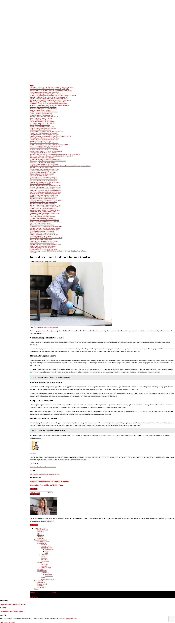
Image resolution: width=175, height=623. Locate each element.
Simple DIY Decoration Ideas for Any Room (43, 246)
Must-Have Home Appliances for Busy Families (44, 241)
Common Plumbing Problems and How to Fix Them (45, 228)
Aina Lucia (39, 261)
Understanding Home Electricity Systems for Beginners (46, 226)
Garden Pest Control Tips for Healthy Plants (46, 485)
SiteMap (54, 592)
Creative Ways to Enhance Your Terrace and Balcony (45, 187)
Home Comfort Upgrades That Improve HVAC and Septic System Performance (53, 95)
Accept (68, 618)
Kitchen (44, 544)
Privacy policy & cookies (7, 622)
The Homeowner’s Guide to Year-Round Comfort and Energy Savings (50, 100)
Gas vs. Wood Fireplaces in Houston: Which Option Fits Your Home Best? (51, 156)
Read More (73, 618)
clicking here (50, 521)
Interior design (49, 549)
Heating (44, 566)
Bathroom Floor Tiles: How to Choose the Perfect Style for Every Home (51, 90)
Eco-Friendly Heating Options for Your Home (43, 180)
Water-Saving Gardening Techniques (40, 110)
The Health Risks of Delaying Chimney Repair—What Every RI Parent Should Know (55, 154)
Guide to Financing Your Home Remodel (42, 174)
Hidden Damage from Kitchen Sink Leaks (42, 126)
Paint (47, 551)
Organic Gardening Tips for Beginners (41, 113)
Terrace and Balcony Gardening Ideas (41, 239)
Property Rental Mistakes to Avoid (40, 125)
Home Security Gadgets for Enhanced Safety (43, 128)
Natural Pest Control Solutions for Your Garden (43, 133)
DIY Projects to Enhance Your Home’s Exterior (43, 197)
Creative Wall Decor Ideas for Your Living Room (44, 164)
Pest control (55, 251)
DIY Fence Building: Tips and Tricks (40, 175)
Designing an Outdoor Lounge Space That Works (44, 92)
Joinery (40, 536)
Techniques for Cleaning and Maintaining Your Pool (45, 193)
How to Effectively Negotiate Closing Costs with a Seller (46, 94)
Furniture (44, 558)
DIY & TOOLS (42, 530)
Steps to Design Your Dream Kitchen (40, 184)
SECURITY (41, 569)
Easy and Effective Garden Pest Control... (13, 604)
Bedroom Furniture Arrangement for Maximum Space (45, 244)
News (36, 589)
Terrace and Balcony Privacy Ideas (40, 215)
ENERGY (41, 562)
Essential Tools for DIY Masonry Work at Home (44, 171)
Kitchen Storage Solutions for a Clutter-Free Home (44, 138)
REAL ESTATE (39, 581)
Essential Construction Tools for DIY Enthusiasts (44, 149)
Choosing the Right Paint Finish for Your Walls (43, 249)
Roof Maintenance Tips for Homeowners (42, 231)
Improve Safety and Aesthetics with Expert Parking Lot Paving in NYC (50, 136)
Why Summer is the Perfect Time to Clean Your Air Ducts (46, 131)
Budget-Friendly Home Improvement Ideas (42, 233)
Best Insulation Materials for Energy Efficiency (43, 108)
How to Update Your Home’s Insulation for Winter (44, 169)
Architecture (41, 587)
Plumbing (40, 538)
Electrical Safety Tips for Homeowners (41, 120)
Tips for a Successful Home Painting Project (42, 198)
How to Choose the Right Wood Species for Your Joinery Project (48, 98)
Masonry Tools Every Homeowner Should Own (44, 116)
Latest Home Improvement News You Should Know (45, 210)
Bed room (44, 559)
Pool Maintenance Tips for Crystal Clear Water (43, 112)
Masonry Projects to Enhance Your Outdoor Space (44, 229)
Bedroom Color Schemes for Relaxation (41, 218)
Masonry (40, 531)
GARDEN (44, 572)
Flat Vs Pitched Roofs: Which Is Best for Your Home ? (46, 146)
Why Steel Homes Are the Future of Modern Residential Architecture (50, 105)
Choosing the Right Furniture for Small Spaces (43, 177)
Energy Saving (46, 567)
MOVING (41, 582)
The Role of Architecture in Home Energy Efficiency (45, 205)
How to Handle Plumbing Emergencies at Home (44, 195)
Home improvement (39, 251)
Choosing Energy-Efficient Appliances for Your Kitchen (46, 200)
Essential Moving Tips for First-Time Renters (43, 172)
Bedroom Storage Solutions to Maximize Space (43, 179)
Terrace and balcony (47, 579)
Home (32, 251)
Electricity (40, 535)
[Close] (1, 1)
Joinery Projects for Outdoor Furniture (41, 118)
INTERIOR (48, 251)
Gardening (48, 574)
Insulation (44, 564)
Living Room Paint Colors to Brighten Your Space (44, 134)
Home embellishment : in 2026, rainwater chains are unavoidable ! (49, 103)
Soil (46, 553)
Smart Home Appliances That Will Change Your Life (45, 190)
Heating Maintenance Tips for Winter (40, 236)
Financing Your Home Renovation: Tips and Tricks (44, 213)
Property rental (42, 584)
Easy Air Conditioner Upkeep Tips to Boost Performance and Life (49, 97)
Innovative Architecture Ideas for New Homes (43, 148)
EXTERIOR (42, 571)
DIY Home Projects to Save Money (40, 223)
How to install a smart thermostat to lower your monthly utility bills (49, 89)
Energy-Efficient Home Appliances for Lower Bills (45, 221)
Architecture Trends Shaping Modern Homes (43, 211)
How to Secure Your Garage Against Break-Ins (43, 202)
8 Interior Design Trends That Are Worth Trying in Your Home (48, 102)
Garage (43, 556)
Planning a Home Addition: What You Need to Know (45, 207)
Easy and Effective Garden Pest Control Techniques (45, 182)
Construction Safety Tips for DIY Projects (42, 123)
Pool (43, 577)
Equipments (49, 576)
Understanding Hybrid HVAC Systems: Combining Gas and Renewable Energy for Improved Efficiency (60, 166)
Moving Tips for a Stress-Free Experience (42, 157)
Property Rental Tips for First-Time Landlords (43, 152)
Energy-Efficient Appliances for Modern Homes (44, 234)
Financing (40, 585)
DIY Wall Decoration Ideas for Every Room (43, 216)
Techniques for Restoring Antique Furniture (42, 203)
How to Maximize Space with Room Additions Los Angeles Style (49, 144)
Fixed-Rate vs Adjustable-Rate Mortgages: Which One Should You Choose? (52, 87)
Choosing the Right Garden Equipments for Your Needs (46, 238)
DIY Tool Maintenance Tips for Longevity (42, 121)
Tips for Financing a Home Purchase (40, 141)
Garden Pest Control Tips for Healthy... (12, 611)
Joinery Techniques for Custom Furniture (42, 225)
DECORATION (46, 548)
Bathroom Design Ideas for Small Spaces (42, 243)
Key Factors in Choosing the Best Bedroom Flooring (45, 192)
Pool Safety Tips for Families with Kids (41, 115)
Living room (45, 554)
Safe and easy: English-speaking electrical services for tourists (48, 161)
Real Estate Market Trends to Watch (40, 130)
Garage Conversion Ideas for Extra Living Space (44, 139)
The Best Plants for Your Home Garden (41, 167)
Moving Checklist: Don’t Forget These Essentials (44, 143)
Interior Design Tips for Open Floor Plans (42, 247)
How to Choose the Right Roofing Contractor (43, 208)
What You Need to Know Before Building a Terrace (45, 189)
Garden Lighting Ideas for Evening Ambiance (43, 107)
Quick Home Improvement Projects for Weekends (44, 220)
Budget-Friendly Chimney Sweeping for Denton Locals (46, 151)
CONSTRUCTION (40, 528)
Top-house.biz (33, 592)
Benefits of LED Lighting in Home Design (42, 162)
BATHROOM (45, 546)
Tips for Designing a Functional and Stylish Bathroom (45, 185)
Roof (39, 533)
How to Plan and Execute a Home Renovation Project (45, 159)
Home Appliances (43, 541)
